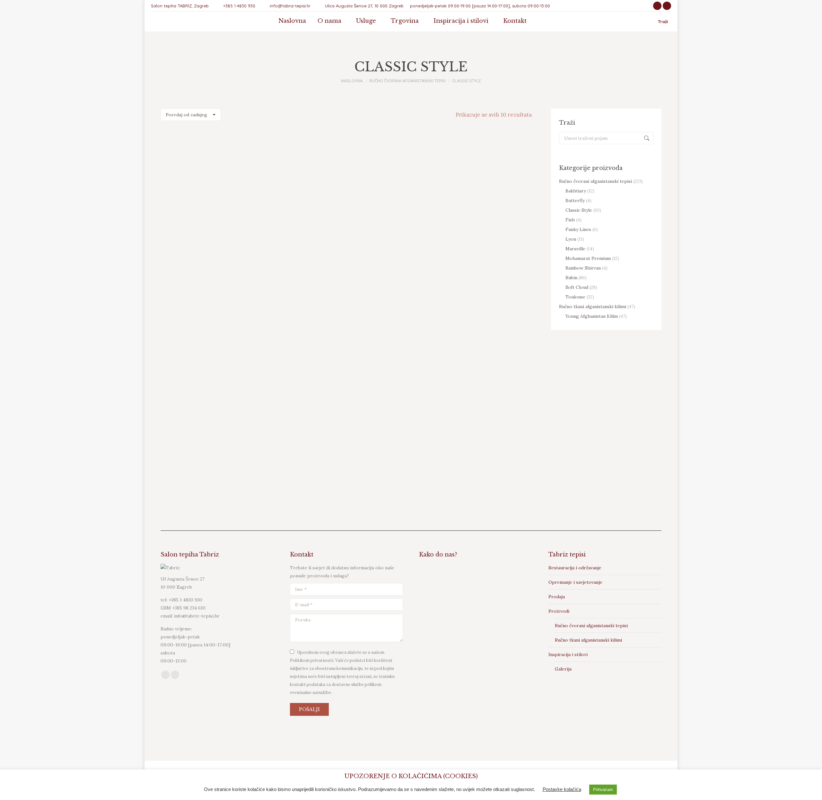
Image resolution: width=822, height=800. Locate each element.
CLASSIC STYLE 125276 (491, 222)
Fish (570, 220)
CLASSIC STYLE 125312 (202, 351)
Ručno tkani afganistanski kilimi (592, 306)
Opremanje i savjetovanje (575, 582)
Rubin (571, 277)
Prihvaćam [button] (603, 789)
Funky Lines (578, 229)
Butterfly (575, 200)
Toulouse (575, 297)
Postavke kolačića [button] (562, 789)
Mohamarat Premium (588, 258)
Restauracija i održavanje (574, 568)
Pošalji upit (201, 236)
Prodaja (556, 597)
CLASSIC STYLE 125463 (490, 351)
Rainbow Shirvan (583, 268)
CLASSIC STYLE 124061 (394, 222)
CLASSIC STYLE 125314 (298, 351)
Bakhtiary (575, 191)
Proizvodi (558, 611)
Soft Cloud (576, 287)
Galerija (563, 669)
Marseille (575, 249)
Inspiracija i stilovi (568, 654)
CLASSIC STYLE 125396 (394, 351)
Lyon (570, 239)
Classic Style (578, 210)
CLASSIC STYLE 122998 (298, 222)
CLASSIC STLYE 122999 (201, 222)
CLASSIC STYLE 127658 (298, 480)
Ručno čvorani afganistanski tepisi (595, 181)
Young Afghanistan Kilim (591, 316)
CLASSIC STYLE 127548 (202, 480)
